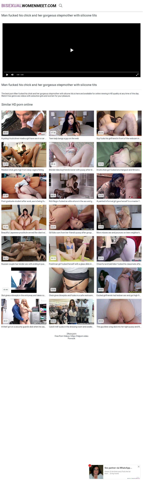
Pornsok (71, 338)
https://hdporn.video (79, 336)
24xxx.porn (71, 334)
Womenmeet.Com (28, 5)
